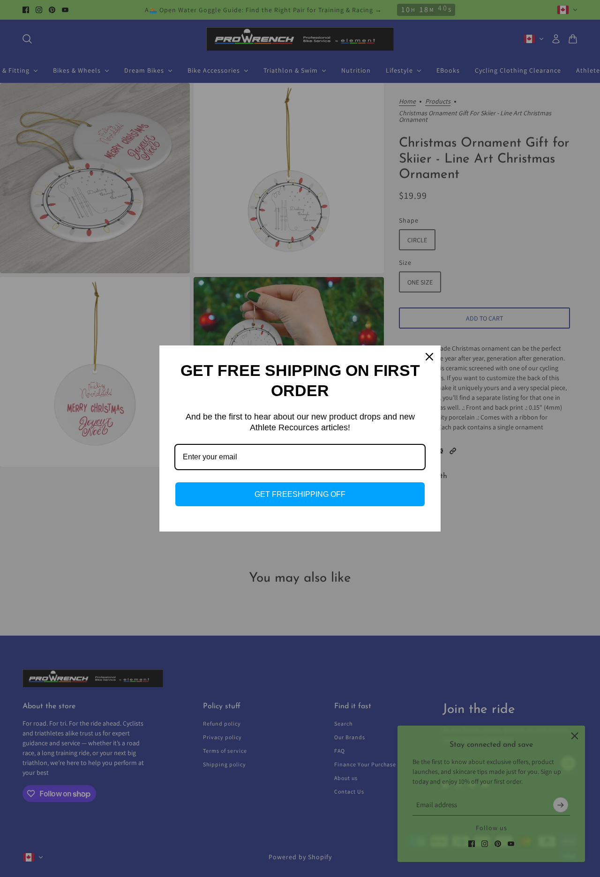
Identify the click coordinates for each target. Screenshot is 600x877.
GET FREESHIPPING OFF (300, 494)
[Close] (429, 356)
